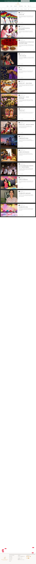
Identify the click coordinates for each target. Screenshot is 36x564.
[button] (15, 6)
